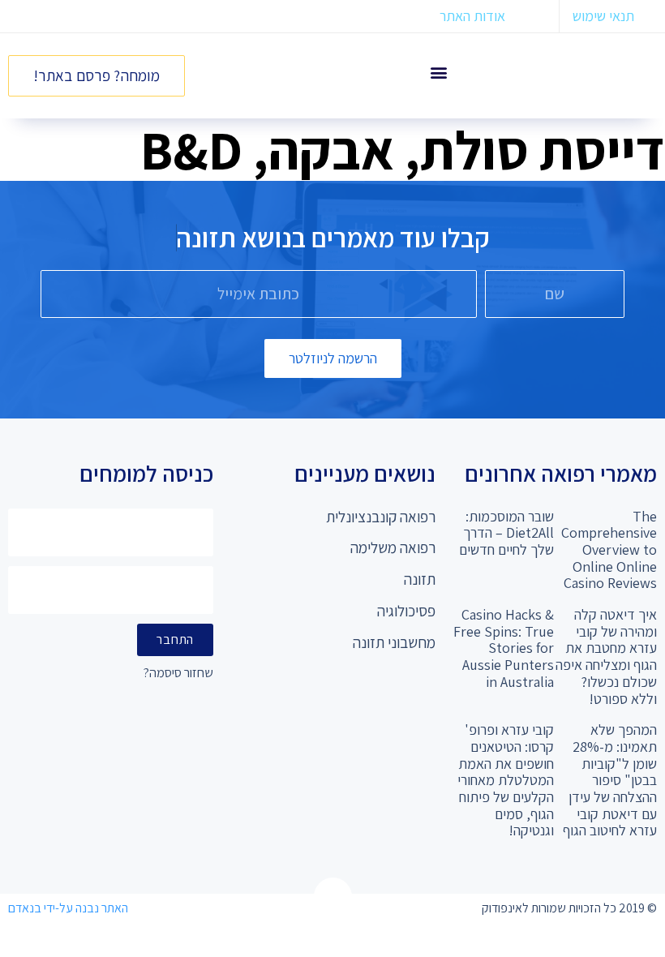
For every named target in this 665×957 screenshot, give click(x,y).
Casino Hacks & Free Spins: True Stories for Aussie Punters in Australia (503, 648)
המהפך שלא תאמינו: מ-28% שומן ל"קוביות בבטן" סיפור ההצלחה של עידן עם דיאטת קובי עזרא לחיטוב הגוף (610, 779)
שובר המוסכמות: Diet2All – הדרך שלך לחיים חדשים (506, 533)
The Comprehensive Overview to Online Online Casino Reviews (609, 550)
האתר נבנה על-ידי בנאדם (68, 907)
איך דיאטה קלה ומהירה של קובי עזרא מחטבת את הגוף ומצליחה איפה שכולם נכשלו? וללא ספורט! (606, 656)
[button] (438, 71)
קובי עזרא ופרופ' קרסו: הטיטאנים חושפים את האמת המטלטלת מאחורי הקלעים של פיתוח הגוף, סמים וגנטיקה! (505, 779)
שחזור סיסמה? (178, 673)
